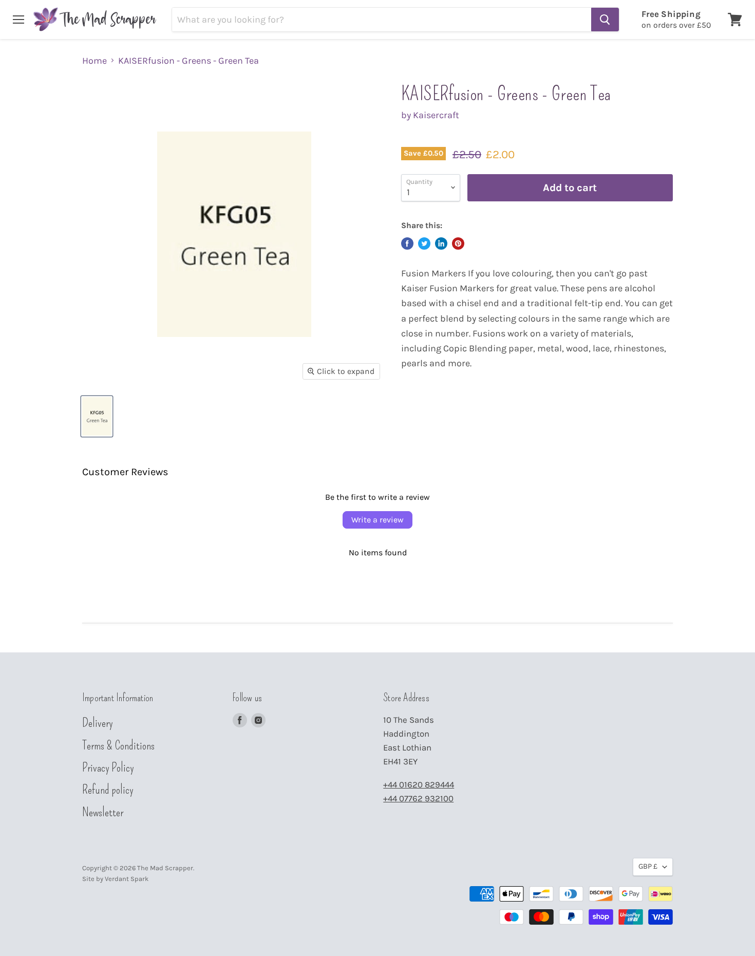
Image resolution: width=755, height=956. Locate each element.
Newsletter (102, 812)
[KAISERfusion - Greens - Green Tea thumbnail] (96, 416)
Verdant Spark (126, 879)
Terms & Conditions (118, 745)
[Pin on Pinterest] (458, 243)
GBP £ (647, 866)
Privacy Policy (108, 767)
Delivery (97, 723)
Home (94, 60)
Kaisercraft (436, 115)
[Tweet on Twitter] (424, 243)
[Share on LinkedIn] (441, 243)
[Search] (605, 19)
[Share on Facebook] (407, 243)
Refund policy (108, 789)
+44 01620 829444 (418, 785)
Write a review (377, 519)
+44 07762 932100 (418, 798)
